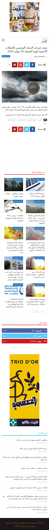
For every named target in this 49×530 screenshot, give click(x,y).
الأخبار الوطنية (6, 56)
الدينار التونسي (21, 120)
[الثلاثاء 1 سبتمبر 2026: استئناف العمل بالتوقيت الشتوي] (13, 206)
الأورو (40, 120)
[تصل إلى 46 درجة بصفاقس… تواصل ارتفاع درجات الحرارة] (35, 263)
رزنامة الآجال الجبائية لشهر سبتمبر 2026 (33, 448)
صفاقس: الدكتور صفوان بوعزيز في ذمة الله (32, 440)
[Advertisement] (24, 147)
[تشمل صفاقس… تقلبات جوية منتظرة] (13, 184)
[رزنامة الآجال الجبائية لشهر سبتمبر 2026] (35, 184)
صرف (44, 123)
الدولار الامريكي (32, 120)
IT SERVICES (18, 526)
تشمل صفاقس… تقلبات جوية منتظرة (34, 468)
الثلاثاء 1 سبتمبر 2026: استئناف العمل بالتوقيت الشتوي (28, 488)
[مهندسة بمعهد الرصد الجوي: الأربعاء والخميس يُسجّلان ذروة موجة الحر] (35, 290)
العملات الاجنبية (11, 120)
